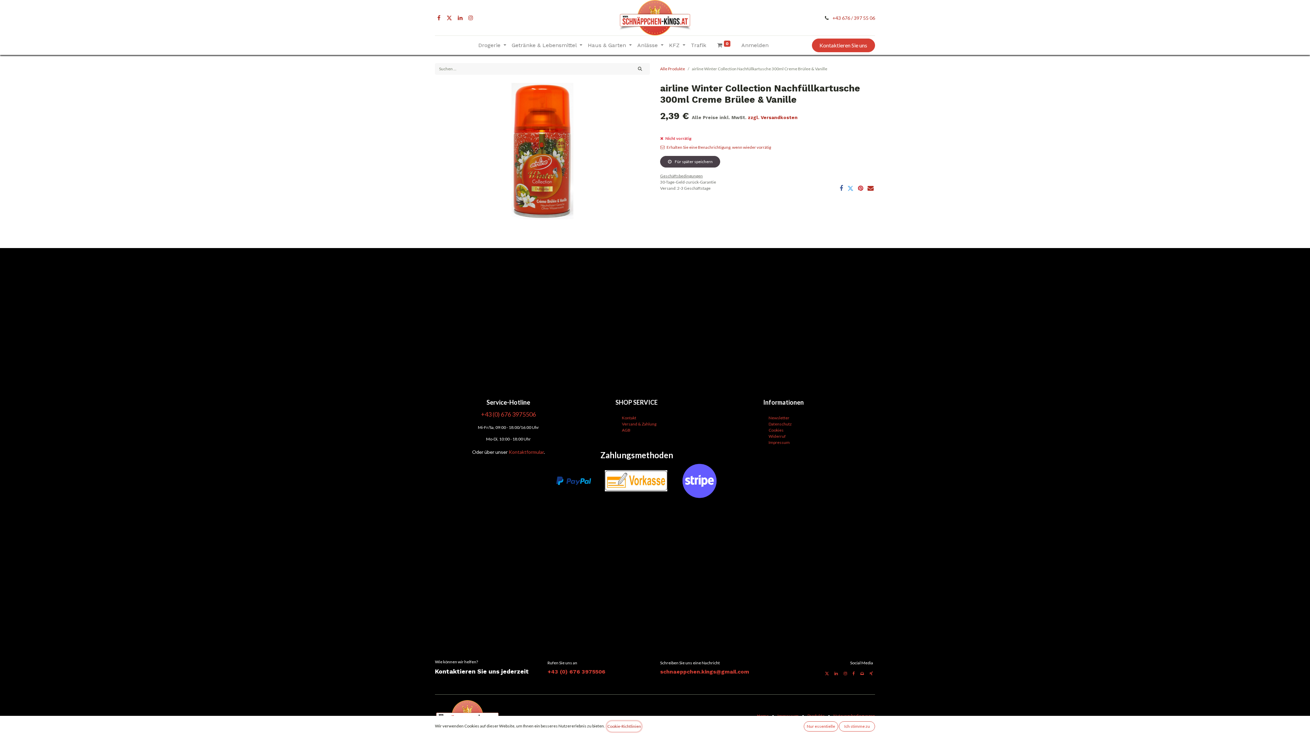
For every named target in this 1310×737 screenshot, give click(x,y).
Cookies (776, 430)
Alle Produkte (672, 68)
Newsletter (779, 417)
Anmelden (755, 45)
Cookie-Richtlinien (624, 726)
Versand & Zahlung (639, 424)
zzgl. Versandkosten (773, 117)
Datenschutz (780, 424)
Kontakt (629, 417)
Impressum (779, 442)
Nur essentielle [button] (821, 726)
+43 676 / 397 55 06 (853, 18)
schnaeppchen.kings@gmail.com (704, 671)
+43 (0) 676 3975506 (576, 671)
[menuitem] (698, 45)
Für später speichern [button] (693, 161)
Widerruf (777, 436)
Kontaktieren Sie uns (843, 45)
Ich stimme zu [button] (857, 726)
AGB (626, 430)
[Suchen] (640, 69)
